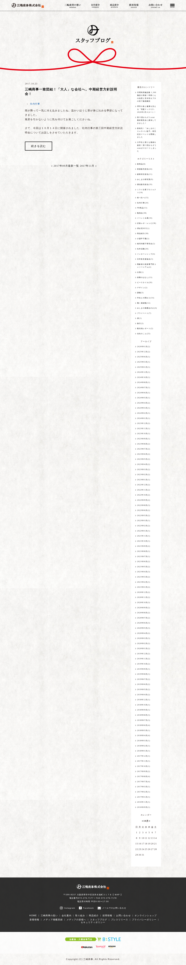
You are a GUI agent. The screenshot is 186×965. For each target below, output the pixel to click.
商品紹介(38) (143, 233)
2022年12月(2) (143, 485)
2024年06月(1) (143, 393)
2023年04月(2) (143, 464)
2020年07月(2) (143, 618)
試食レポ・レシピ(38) (146, 223)
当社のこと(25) (143, 334)
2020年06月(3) (143, 623)
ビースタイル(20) (144, 282)
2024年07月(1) (143, 388)
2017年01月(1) (143, 797)
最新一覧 (73, 165)
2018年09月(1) (143, 710)
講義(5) (140, 293)
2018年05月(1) (143, 730)
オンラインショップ (146, 915)
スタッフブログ (98, 919)
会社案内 (66, 915)
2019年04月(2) (143, 695)
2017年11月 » (88, 165)
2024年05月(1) (143, 398)
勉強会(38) (142, 213)
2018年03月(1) (143, 741)
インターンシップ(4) (146, 254)
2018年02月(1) (143, 746)
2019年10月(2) (143, 664)
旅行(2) (140, 323)
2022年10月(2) (143, 495)
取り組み (80, 915)
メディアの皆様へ (76, 919)
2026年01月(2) (143, 347)
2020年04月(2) (143, 633)
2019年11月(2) (143, 659)
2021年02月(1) (143, 582)
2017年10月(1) (143, 766)
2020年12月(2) (143, 592)
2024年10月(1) (143, 377)
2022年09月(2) (143, 500)
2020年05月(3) (143, 628)
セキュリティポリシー (93, 922)
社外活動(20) (143, 249)
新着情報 (34, 919)
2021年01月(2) (143, 587)
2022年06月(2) (143, 510)
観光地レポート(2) (145, 328)
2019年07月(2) (143, 679)
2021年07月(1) (143, 556)
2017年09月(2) (143, 771)
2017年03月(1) (143, 787)
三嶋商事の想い (49, 915)
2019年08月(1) (143, 674)
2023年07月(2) (143, 449)
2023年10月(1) (143, 434)
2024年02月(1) (143, 413)
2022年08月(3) (143, 505)
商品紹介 (94, 915)
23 (139, 849)
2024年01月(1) (143, 418)
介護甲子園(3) (143, 239)
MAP (117, 895)
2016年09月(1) (143, 807)
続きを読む (38, 146)
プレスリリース (119, 919)
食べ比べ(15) (143, 198)
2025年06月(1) (143, 357)
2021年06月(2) (143, 561)
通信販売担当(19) (144, 184)
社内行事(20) (143, 203)
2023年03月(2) (143, 469)
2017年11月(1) (143, 761)
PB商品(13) (142, 208)
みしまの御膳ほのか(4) (147, 308)
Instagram (69, 908)
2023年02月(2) (143, 474)
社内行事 (35, 104)
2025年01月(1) (143, 367)
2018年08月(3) (143, 715)
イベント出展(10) (144, 218)
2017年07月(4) (143, 782)
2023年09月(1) (143, 439)
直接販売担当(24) (144, 169)
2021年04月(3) (143, 572)
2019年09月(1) (143, 669)
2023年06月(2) (143, 454)
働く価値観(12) (143, 303)
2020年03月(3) (143, 638)
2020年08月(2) (143, 613)
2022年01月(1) (143, 531)
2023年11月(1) (143, 428)
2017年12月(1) (143, 756)
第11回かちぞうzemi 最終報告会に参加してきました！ (147, 120)
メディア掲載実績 (53, 919)
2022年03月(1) (143, 521)
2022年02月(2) (143, 526)
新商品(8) (141, 164)
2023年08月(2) (143, 444)
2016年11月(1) (143, 802)
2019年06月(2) (143, 684)
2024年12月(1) (143, 372)
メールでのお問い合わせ (114, 908)
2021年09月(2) (143, 546)
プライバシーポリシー (144, 919)
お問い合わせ (123, 915)
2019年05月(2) (143, 689)
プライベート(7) (144, 313)
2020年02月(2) (143, 643)
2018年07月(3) (143, 720)
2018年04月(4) (143, 735)
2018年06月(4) (143, 725)
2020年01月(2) (143, 648)
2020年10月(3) (143, 602)
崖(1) (139, 318)
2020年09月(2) (143, 608)
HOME (33, 915)
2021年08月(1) (143, 551)
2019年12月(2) (143, 654)
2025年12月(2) (143, 352)
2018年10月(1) (143, 705)
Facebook (88, 908)
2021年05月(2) (143, 567)
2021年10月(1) (143, 541)
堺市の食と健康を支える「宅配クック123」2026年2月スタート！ (146, 109)
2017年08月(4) (143, 776)
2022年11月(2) (143, 490)
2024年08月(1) (143, 382)
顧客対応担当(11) (144, 174)
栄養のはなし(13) (144, 277)
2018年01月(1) (143, 751)
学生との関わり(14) (145, 298)
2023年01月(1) (143, 480)
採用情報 (107, 915)
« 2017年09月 (59, 165)
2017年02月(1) (143, 792)
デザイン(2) (142, 288)
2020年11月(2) (143, 597)
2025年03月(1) (143, 362)
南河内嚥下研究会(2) (146, 244)
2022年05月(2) (143, 515)
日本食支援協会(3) (145, 259)
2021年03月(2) (143, 577)
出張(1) (140, 272)
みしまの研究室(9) (145, 179)
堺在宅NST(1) (143, 228)
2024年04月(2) (143, 403)
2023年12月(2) (143, 423)
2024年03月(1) (143, 408)
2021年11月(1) (143, 536)
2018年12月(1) (143, 700)
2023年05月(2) (143, 459)
